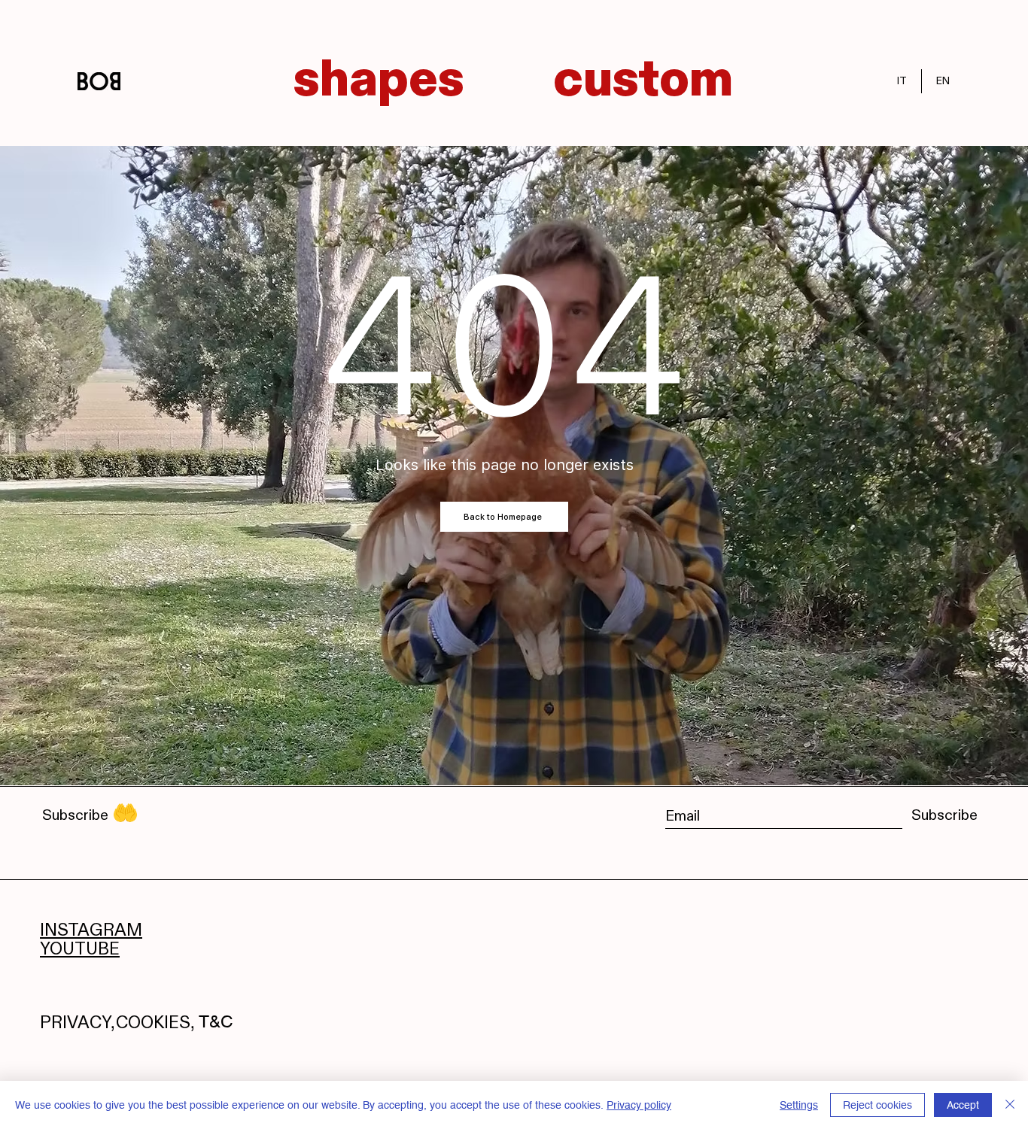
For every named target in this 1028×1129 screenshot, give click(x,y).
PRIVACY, (77, 1022)
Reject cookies (877, 1105)
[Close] (1010, 1105)
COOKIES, (155, 1022)
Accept (963, 1105)
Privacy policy (639, 1105)
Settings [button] (799, 1105)
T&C (216, 1021)
